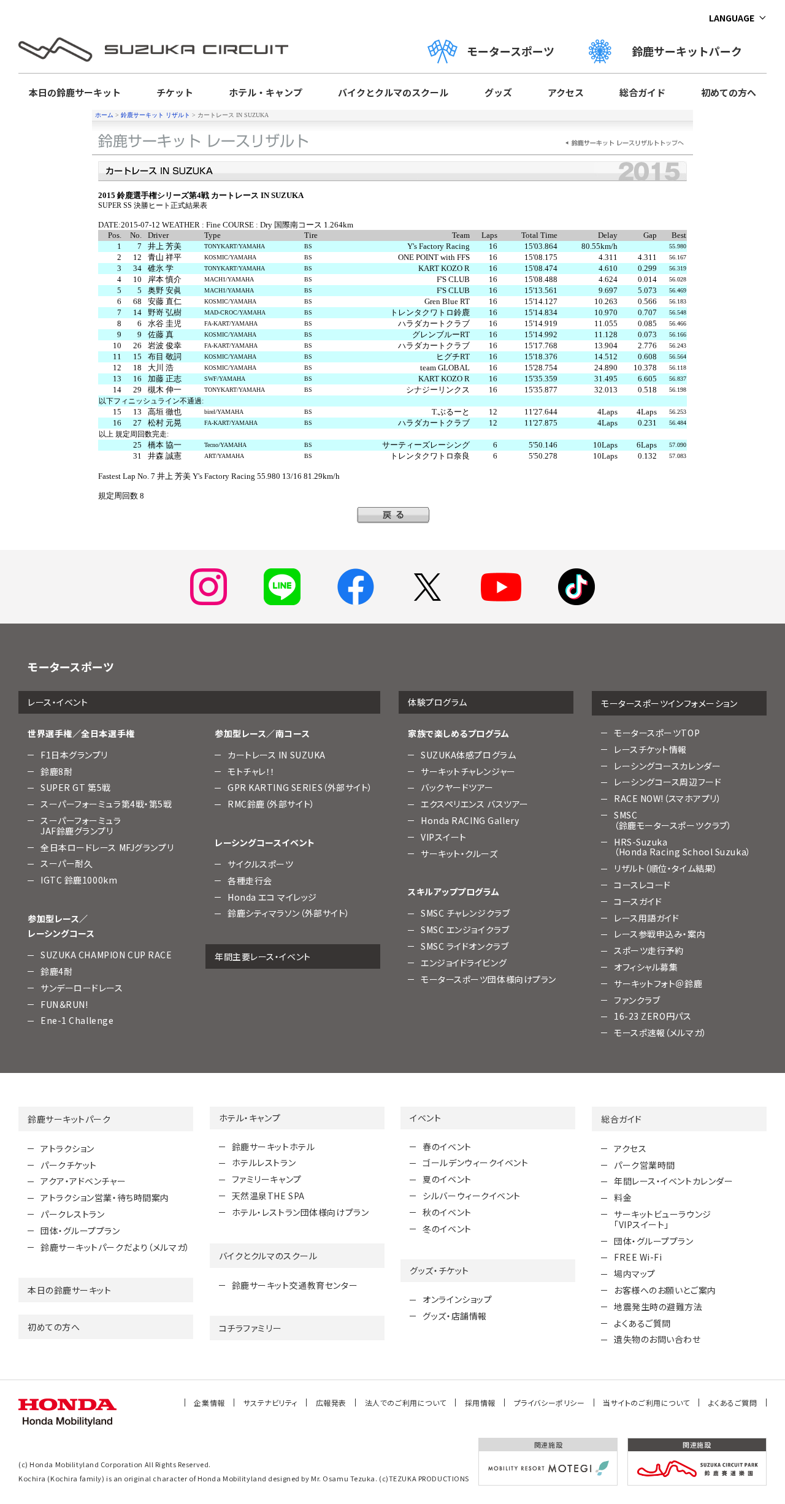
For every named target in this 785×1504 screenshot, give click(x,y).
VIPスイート (444, 837)
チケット (174, 92)
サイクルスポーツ (260, 864)
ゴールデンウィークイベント (475, 1162)
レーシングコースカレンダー (667, 766)
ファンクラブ (637, 1000)
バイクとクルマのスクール (393, 92)
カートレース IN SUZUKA (277, 755)
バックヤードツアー (457, 787)
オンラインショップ (457, 1299)
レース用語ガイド (646, 918)
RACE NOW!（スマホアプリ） (668, 798)
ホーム (104, 115)
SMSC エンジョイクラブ (465, 929)
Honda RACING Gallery (470, 820)
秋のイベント (447, 1212)
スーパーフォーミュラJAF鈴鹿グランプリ (80, 825)
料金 (623, 1197)
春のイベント (447, 1146)
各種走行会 (250, 880)
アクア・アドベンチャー (83, 1181)
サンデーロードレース (81, 988)
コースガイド (638, 901)
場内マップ (635, 1273)
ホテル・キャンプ (265, 92)
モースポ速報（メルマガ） (660, 1032)
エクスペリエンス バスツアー (475, 804)
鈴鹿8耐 (56, 771)
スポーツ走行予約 (648, 950)
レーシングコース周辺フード (667, 782)
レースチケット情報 (650, 749)
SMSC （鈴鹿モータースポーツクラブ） (673, 820)
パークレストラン (72, 1214)
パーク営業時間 (644, 1165)
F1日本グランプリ (74, 755)
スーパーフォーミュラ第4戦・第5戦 (106, 804)
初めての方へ (728, 92)
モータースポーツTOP (657, 733)
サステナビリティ (270, 1403)
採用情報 (480, 1403)
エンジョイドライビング (464, 962)
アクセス (566, 92)
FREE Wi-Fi (638, 1257)
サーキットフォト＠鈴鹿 (658, 983)
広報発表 (331, 1403)
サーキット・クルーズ (459, 853)
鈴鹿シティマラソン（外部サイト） (289, 913)
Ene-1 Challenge (76, 1020)
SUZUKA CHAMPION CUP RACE (106, 955)
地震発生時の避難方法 (658, 1306)
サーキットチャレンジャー (468, 771)
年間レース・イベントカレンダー (673, 1181)
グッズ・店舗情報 (454, 1316)
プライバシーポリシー (549, 1403)
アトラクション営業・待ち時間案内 (104, 1197)
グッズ (498, 92)
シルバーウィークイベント (472, 1195)
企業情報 (209, 1403)
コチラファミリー (250, 1328)
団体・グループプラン (80, 1230)
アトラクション (67, 1148)
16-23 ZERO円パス (652, 1016)
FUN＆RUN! (64, 1004)
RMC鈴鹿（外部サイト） (271, 804)
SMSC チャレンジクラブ (465, 913)
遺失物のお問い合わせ (657, 1339)
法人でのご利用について (405, 1403)
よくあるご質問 (642, 1323)
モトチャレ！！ (251, 771)
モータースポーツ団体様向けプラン (488, 979)
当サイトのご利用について (646, 1403)
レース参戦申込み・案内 (659, 934)
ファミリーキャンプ (267, 1179)
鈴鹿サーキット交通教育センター (295, 1285)
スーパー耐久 (66, 863)
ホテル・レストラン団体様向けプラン (300, 1212)
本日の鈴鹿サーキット (75, 92)
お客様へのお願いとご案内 (665, 1290)
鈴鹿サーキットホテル (273, 1146)
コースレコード (642, 885)
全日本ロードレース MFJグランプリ (107, 847)
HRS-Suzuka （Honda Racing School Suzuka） (682, 847)
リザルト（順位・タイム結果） (666, 868)
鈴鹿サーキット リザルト (155, 115)
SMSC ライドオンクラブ (464, 946)
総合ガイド (642, 92)
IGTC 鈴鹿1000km (78, 880)
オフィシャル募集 (646, 967)
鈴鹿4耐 (56, 971)
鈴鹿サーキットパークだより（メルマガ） (115, 1247)
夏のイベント (447, 1179)
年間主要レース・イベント (263, 956)
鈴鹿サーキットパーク (692, 51)
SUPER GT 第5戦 (75, 787)
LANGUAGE (731, 18)
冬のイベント (447, 1229)
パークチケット (68, 1165)
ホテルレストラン (264, 1162)
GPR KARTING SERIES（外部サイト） (300, 787)
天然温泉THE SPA (268, 1195)
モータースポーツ (510, 51)
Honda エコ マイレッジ (272, 897)
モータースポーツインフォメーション (669, 703)
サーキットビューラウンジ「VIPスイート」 (662, 1219)
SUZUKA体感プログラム (468, 755)
